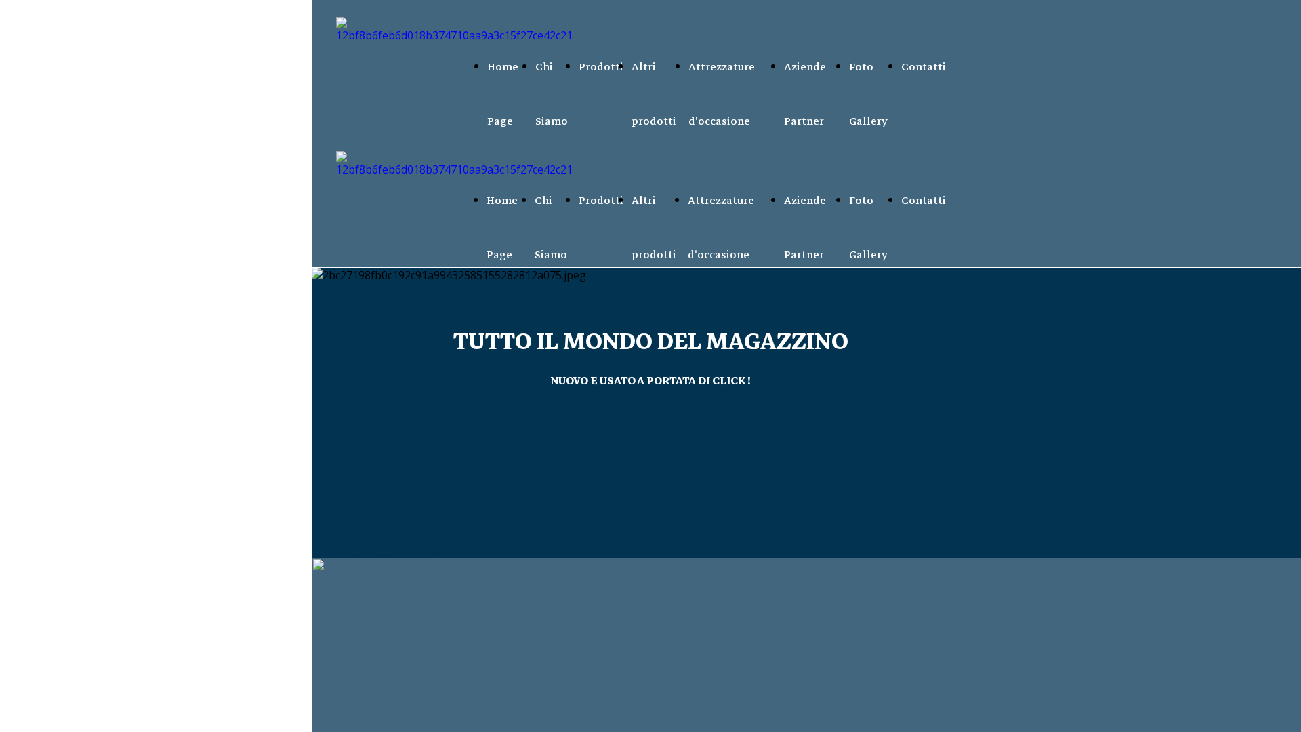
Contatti (923, 67)
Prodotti (601, 67)
